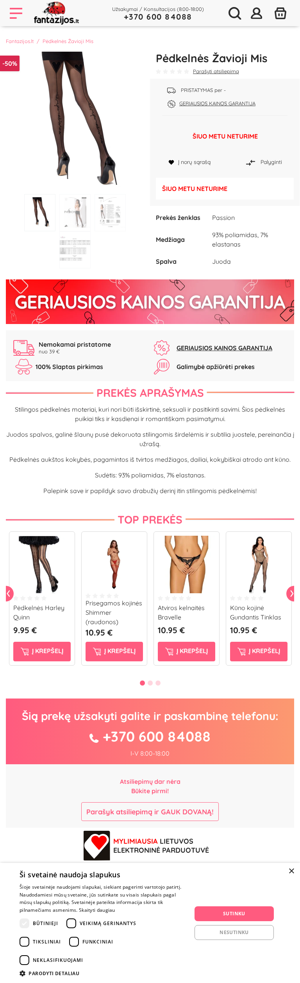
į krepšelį (46, 651)
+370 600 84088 (158, 17)
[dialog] (150, 923)
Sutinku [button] (234, 913)
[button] (103, 973)
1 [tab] (39, 212)
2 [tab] (75, 212)
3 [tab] (110, 212)
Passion (223, 217)
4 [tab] (75, 249)
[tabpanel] (75, 121)
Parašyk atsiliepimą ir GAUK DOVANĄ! (150, 811)
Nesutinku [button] (234, 932)
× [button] (291, 871)
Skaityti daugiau (97, 910)
